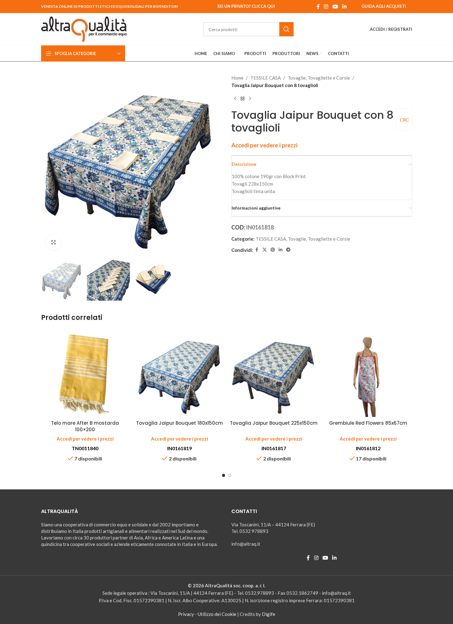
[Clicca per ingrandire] (53, 242)
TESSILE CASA (265, 78)
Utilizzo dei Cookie (217, 614)
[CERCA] (286, 29)
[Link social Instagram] (326, 6)
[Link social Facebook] (318, 6)
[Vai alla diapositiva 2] (229, 475)
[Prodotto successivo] (250, 99)
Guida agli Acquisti (383, 6)
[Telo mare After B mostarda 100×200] (85, 373)
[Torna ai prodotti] (242, 99)
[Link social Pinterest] (273, 250)
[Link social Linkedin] (344, 6)
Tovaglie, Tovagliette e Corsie (319, 78)
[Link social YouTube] (335, 6)
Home (237, 78)
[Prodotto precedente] (235, 99)
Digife (268, 614)
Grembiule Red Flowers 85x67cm (368, 423)
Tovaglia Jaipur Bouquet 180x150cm (179, 423)
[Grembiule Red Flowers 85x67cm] (368, 373)
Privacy (186, 614)
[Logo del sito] (84, 28)
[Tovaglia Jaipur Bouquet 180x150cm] (179, 373)
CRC (404, 119)
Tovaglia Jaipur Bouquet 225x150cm (274, 423)
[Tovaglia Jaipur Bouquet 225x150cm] (274, 373)
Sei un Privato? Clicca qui (246, 6)
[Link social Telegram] (288, 250)
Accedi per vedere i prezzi (264, 145)
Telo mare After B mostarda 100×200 (85, 426)
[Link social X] (265, 250)
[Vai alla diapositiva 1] (223, 475)
